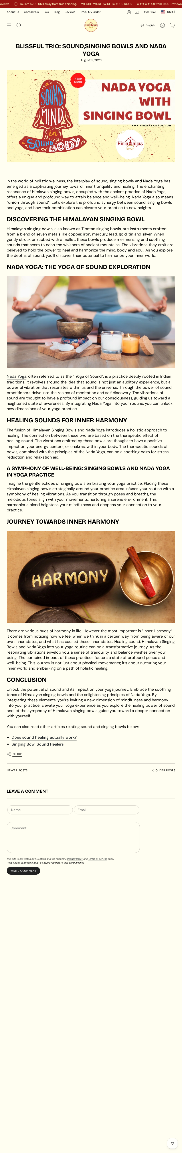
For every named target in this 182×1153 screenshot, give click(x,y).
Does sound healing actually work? (44, 737)
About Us (13, 12)
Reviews (70, 12)
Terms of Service (97, 858)
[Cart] (173, 25)
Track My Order (90, 12)
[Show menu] (8, 25)
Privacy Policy (75, 858)
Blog (57, 12)
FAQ (46, 12)
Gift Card (150, 12)
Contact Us (31, 12)
